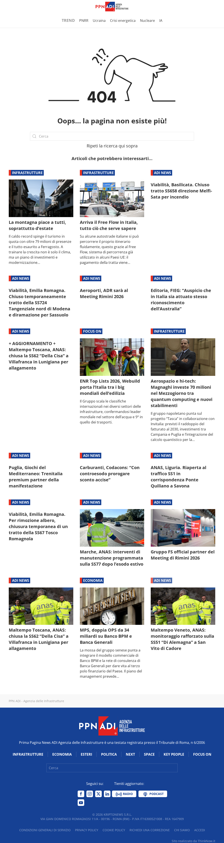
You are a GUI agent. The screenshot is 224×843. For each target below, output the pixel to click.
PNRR (83, 20)
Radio (127, 794)
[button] (11, 6)
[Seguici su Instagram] (89, 794)
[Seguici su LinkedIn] (107, 794)
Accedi (199, 830)
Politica (109, 754)
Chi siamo (182, 830)
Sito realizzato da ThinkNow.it (193, 841)
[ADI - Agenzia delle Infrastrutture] (112, 725)
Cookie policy (114, 830)
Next (130, 754)
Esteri (86, 754)
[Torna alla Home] (112, 6)
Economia (93, 580)
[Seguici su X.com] (98, 794)
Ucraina (99, 20)
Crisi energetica (123, 20)
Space (149, 754)
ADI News (162, 172)
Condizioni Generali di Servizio (45, 830)
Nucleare (147, 20)
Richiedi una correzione (150, 830)
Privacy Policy (86, 830)
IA (160, 20)
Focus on (92, 331)
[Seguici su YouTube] (81, 802)
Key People (174, 754)
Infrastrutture (27, 172)
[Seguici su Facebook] (81, 794)
